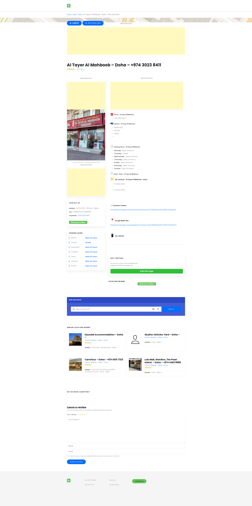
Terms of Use (89, 485)
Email (71, 451)
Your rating (71, 414)
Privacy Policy (114, 485)
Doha (69, 14)
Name (71, 446)
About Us (112, 480)
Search (171, 309)
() (80, 69)
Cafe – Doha (77, 14)
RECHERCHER (94, 23)
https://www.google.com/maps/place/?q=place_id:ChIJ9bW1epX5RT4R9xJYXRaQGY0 (143, 225)
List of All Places (90, 480)
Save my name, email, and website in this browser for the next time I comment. (95, 456)
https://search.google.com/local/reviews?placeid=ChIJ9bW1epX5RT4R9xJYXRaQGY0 (143, 210)
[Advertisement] (126, 41)
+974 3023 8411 (84, 215)
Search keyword (74, 309)
